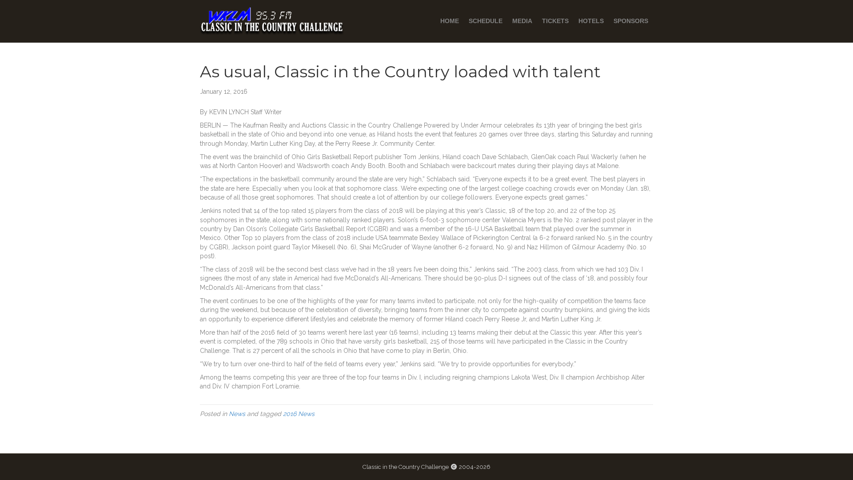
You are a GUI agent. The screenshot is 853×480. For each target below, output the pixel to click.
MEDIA (522, 20)
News (237, 413)
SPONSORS (631, 20)
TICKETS (555, 20)
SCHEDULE (485, 20)
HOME (449, 20)
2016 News (299, 413)
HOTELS (591, 20)
